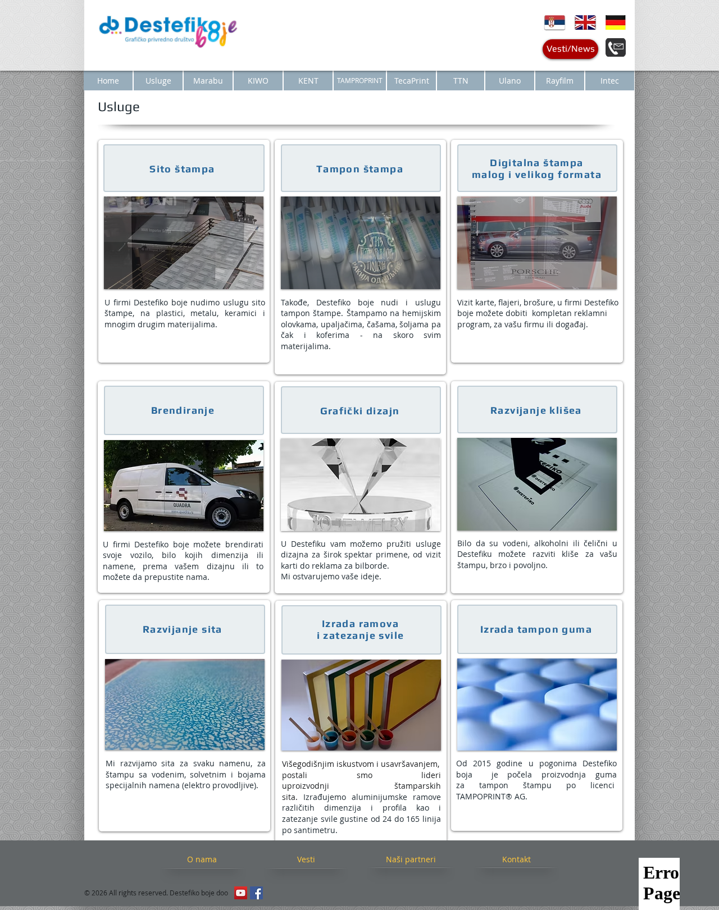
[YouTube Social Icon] (240, 892)
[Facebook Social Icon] (256, 892)
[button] (183, 242)
